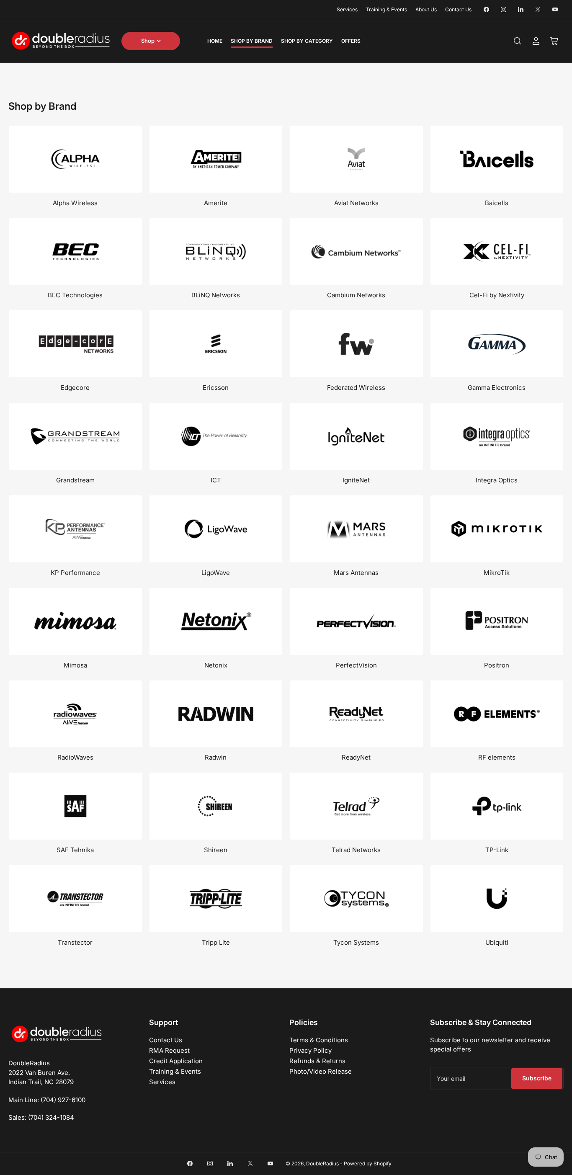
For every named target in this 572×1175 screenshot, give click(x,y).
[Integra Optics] (497, 436)
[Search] (517, 41)
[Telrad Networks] (356, 806)
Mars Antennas (356, 573)
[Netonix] (216, 621)
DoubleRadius (322, 1163)
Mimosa (75, 665)
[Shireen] (216, 806)
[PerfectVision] (356, 621)
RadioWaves (75, 757)
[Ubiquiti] (497, 898)
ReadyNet (356, 757)
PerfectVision (356, 665)
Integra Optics (497, 480)
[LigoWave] (216, 529)
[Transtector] (75, 898)
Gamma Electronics (497, 388)
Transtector (75, 942)
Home (214, 41)
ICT (216, 480)
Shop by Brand (252, 41)
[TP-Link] (497, 806)
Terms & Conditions (318, 1040)
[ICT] (216, 436)
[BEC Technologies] (75, 251)
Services (347, 9)
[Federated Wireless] (356, 343)
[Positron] (497, 621)
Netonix (215, 665)
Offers (351, 41)
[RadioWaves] (75, 714)
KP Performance (75, 573)
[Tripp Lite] (216, 898)
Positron (496, 665)
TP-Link (496, 850)
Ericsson (216, 388)
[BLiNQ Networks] (216, 251)
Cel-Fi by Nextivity (496, 295)
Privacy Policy (310, 1050)
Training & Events (386, 9)
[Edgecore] (75, 343)
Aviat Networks (356, 203)
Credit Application (176, 1061)
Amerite (215, 203)
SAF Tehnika (75, 850)
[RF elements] (497, 714)
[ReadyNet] (356, 714)
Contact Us (458, 9)
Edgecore (75, 388)
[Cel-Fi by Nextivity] (497, 251)
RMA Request (169, 1050)
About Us (426, 9)
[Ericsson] (216, 343)
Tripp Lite (216, 942)
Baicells (496, 203)
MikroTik (497, 573)
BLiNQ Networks (215, 295)
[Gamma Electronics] (497, 343)
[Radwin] (216, 714)
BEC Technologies (75, 295)
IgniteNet (356, 480)
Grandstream (75, 480)
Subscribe (536, 1078)
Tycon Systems (356, 942)
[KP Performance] (75, 529)
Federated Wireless (356, 388)
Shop (148, 40)
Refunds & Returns (317, 1061)
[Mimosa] (75, 621)
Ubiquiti (496, 942)
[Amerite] (216, 159)
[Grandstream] (75, 436)
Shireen (215, 850)
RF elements (496, 757)
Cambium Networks (356, 295)
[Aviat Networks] (356, 159)
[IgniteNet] (356, 436)
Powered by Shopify (368, 1163)
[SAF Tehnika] (75, 806)
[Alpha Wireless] (75, 159)
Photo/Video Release (320, 1071)
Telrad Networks (356, 850)
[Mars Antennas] (356, 529)
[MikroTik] (497, 529)
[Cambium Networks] (356, 251)
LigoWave (215, 573)
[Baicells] (497, 159)
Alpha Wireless (75, 203)
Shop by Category (307, 41)
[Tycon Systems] (356, 898)
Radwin (216, 757)
